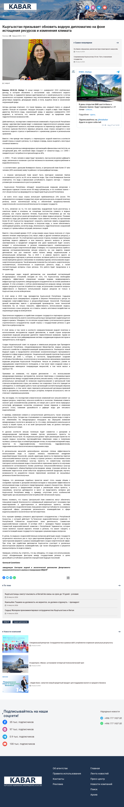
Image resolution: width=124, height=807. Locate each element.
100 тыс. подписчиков (22, 743)
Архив (93, 794)
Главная (95, 768)
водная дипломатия (20, 622)
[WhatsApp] (14, 577)
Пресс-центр (97, 778)
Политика (5, 36)
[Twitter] (7, 577)
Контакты (58, 778)
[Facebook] (3, 577)
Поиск (93, 789)
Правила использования (67, 773)
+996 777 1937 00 (113, 718)
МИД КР (6, 622)
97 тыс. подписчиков (22, 729)
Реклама (58, 784)
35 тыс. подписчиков (22, 722)
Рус (115, 8)
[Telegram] (10, 577)
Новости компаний (101, 784)
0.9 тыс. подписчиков (22, 736)
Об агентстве (60, 768)
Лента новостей (99, 773)
